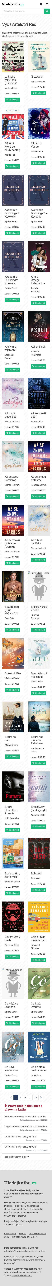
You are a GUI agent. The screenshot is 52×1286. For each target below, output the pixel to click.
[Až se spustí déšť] (39, 393)
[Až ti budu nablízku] (39, 520)
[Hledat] (47, 11)
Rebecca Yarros (38, 485)
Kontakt (22, 1233)
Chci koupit (13, 100)
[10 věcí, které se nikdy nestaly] (13, 123)
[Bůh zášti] (39, 853)
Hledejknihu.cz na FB (22, 1236)
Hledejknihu (13, 4)
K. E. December (12, 818)
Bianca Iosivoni (12, 421)
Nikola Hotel (37, 681)
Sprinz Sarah (11, 221)
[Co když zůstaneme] (13, 1047)
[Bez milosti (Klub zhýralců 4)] (13, 586)
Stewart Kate (37, 421)
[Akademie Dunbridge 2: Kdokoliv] (13, 190)
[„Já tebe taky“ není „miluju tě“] (13, 56)
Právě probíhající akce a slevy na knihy (23, 1107)
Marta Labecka (38, 81)
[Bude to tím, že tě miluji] (13, 853)
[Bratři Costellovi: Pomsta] (13, 786)
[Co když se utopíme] (13, 983)
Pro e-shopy (10, 1233)
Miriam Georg (11, 745)
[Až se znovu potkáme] (39, 456)
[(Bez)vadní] (39, 56)
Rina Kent (35, 878)
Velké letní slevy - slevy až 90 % (20, 1146)
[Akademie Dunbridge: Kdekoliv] (13, 256)
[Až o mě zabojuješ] (13, 393)
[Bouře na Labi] (13, 716)
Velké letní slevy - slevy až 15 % (20, 1136)
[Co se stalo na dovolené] (39, 1047)
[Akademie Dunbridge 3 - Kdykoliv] (39, 190)
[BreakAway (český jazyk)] (39, 786)
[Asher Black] (39, 326)
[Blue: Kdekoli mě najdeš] (39, 653)
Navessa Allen (12, 945)
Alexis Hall (10, 155)
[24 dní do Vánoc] (39, 123)
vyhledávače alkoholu (22, 1275)
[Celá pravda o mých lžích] (39, 917)
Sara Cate (9, 618)
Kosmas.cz (30, 1140)
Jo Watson (36, 1075)
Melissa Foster (12, 678)
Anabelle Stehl (38, 815)
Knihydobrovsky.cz (27, 1120)
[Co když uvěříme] (39, 983)
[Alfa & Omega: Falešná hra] (39, 256)
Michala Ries (37, 151)
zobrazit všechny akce (16, 1157)
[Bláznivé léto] (13, 653)
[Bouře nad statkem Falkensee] (39, 716)
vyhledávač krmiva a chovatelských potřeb (24, 1251)
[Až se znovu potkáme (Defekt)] (13, 520)
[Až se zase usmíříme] (13, 456)
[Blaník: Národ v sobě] (39, 586)
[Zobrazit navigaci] (47, 4)
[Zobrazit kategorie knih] (41, 4)
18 (35, 1097)
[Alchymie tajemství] (13, 326)
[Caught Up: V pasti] (13, 917)
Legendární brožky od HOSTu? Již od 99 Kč (26, 1126)
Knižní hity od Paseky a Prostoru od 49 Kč (25, 1116)
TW (35, 1236)
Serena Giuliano (12, 881)
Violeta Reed (11, 88)
